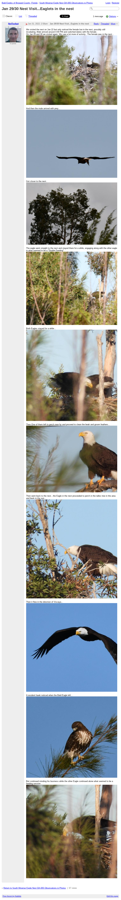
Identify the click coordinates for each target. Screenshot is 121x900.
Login (108, 3)
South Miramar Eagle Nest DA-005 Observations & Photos (66, 3)
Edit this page (112, 896)
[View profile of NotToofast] (13, 40)
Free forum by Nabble (12, 896)
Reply (96, 24)
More (113, 24)
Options (112, 16)
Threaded (32, 16)
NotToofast (13, 24)
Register (115, 3)
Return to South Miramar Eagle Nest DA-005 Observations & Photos (34, 888)
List (20, 16)
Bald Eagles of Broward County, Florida (19, 3)
